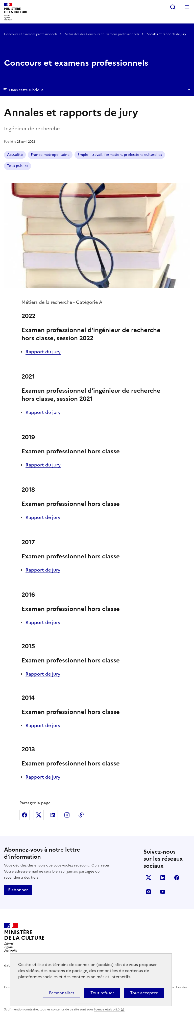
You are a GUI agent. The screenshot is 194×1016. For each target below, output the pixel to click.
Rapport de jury (43, 517)
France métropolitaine (50, 154)
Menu (187, 7)
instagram (148, 892)
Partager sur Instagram (67, 815)
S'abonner (18, 890)
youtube (163, 892)
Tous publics (17, 165)
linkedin (163, 878)
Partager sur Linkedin (53, 815)
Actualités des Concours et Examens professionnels (102, 34)
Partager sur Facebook (24, 815)
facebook (177, 878)
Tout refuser (102, 993)
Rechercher (173, 7)
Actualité (15, 154)
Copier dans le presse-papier (81, 815)
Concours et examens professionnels (31, 34)
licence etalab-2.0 (106, 1009)
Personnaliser (61, 993)
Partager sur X (39, 815)
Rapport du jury (43, 351)
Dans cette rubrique (26, 90)
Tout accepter (144, 993)
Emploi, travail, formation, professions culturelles (120, 154)
